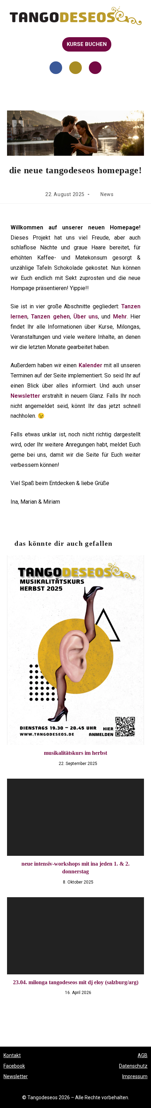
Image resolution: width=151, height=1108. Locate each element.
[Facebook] (56, 67)
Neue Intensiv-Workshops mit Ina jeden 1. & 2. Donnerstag (75, 867)
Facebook (14, 1066)
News (106, 194)
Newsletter (16, 1076)
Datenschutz (133, 1066)
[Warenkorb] (124, 44)
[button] (11, 44)
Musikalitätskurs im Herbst (75, 753)
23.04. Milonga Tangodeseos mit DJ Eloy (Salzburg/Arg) (75, 982)
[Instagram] (75, 67)
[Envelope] (95, 67)
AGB (142, 1055)
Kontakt (12, 1055)
